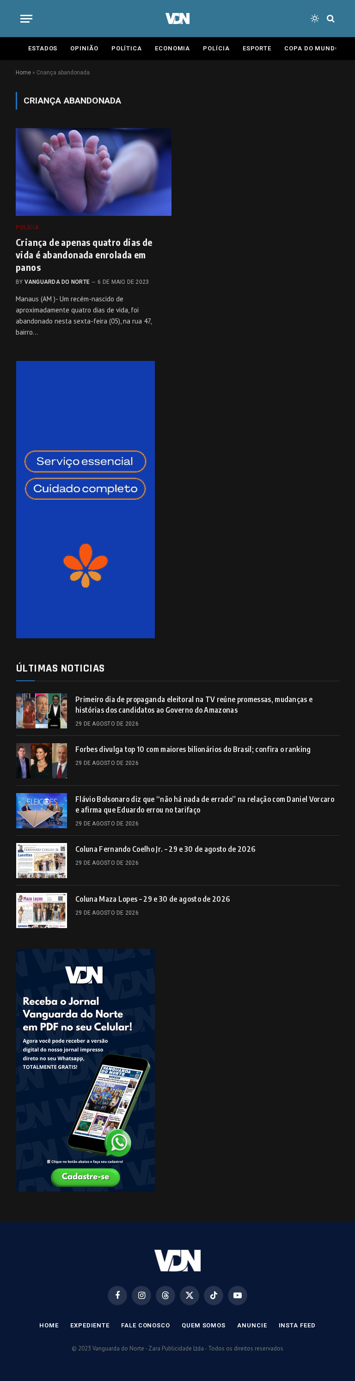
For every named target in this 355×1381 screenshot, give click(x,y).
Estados (42, 48)
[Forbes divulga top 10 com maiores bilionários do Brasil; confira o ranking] (41, 760)
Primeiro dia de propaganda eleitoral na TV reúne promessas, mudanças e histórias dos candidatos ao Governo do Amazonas (193, 705)
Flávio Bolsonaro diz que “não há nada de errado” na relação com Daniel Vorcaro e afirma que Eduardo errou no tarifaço (204, 804)
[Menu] (26, 18)
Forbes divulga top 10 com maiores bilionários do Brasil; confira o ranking (193, 749)
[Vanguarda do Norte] (177, 18)
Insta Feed (297, 1325)
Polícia (216, 48)
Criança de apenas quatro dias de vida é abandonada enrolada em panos (84, 254)
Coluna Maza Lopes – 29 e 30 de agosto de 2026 (152, 899)
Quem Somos (204, 1325)
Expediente (90, 1325)
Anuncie (252, 1325)
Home (23, 72)
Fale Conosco (145, 1325)
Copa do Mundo (312, 48)
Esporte (257, 48)
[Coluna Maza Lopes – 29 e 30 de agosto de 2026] (41, 910)
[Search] (330, 18)
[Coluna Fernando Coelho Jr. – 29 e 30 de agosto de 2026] (41, 860)
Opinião (84, 48)
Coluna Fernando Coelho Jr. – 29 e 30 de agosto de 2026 (165, 849)
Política (126, 48)
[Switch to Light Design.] (315, 18)
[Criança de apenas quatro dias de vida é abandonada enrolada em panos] (93, 172)
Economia (172, 48)
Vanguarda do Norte (57, 282)
